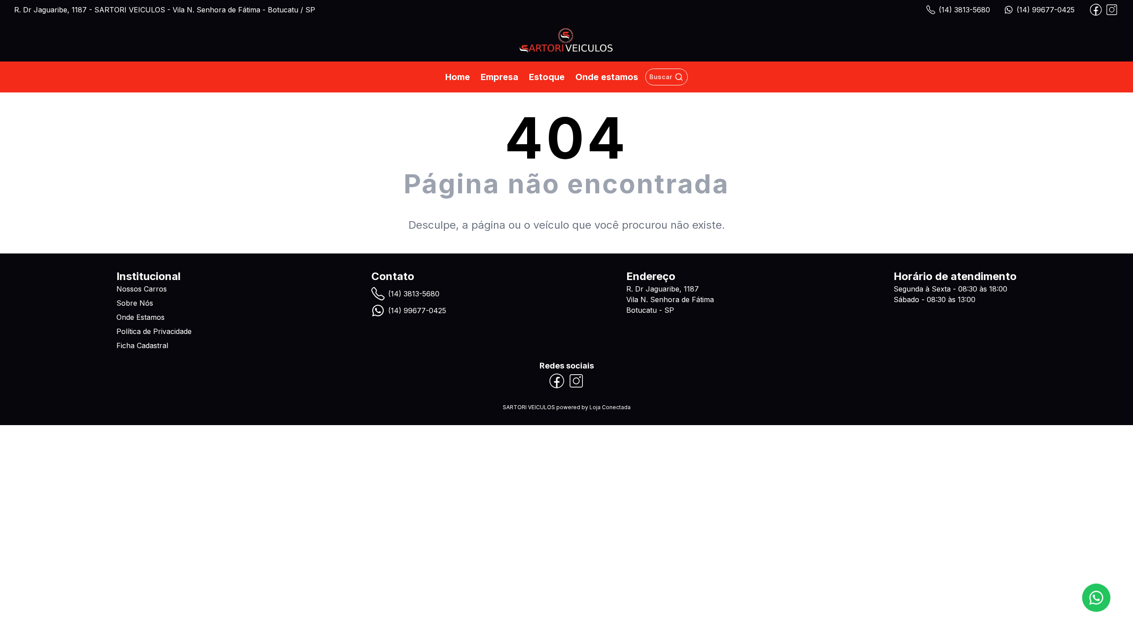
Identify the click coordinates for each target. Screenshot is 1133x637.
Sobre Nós (134, 303)
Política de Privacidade (154, 331)
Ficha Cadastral (142, 345)
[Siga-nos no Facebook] (1096, 10)
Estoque (547, 77)
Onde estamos (606, 77)
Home (457, 77)
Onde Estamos (140, 317)
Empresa (499, 77)
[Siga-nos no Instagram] (1112, 10)
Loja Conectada (610, 407)
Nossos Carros (141, 288)
